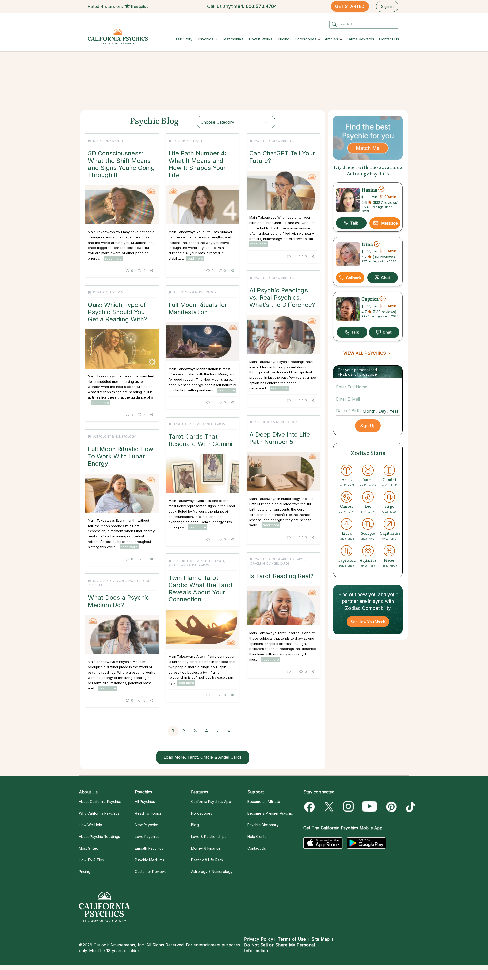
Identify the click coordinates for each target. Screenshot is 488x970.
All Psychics (145, 801)
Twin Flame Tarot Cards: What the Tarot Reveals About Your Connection (201, 588)
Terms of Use (292, 939)
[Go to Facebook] (310, 807)
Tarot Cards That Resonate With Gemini (200, 440)
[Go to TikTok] (410, 807)
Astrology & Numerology (195, 292)
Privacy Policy (258, 939)
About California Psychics (100, 801)
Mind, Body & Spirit (108, 141)
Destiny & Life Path (188, 141)
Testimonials (233, 39)
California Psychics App (211, 801)
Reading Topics (148, 813)
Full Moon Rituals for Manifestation (198, 308)
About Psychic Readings (99, 836)
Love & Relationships (208, 836)
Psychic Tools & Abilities (274, 141)
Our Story (184, 39)
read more (113, 258)
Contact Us (389, 39)
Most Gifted (88, 848)
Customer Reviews (150, 871)
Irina (367, 244)
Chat (382, 277)
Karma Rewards (360, 39)
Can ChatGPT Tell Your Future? (282, 157)
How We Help (90, 825)
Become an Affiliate (263, 801)
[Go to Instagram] (349, 807)
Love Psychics (147, 836)
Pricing (283, 39)
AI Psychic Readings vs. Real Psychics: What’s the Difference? (282, 297)
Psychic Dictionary (263, 825)
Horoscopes (305, 39)
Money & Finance (206, 848)
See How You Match (368, 621)
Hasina (369, 190)
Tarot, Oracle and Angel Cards (199, 424)
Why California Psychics (99, 813)
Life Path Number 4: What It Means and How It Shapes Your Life (197, 164)
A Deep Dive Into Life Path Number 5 (279, 438)
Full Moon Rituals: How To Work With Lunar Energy (121, 456)
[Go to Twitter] (330, 807)
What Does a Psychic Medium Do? (118, 601)
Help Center (257, 836)
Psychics (205, 39)
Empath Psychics (149, 848)
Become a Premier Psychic (270, 813)
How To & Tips (91, 860)
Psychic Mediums (149, 860)
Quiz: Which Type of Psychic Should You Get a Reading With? (117, 312)
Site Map (321, 939)
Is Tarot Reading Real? (281, 576)
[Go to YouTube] (369, 807)
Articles (331, 39)
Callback (353, 277)
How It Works (260, 39)
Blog (195, 825)
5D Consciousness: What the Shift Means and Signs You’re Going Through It (121, 164)
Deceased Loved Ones (110, 581)
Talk (351, 223)
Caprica (370, 299)
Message (389, 223)
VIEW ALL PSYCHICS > (366, 353)
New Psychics (147, 825)
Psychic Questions (108, 292)
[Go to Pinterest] (391, 807)
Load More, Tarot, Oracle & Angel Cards (203, 757)
